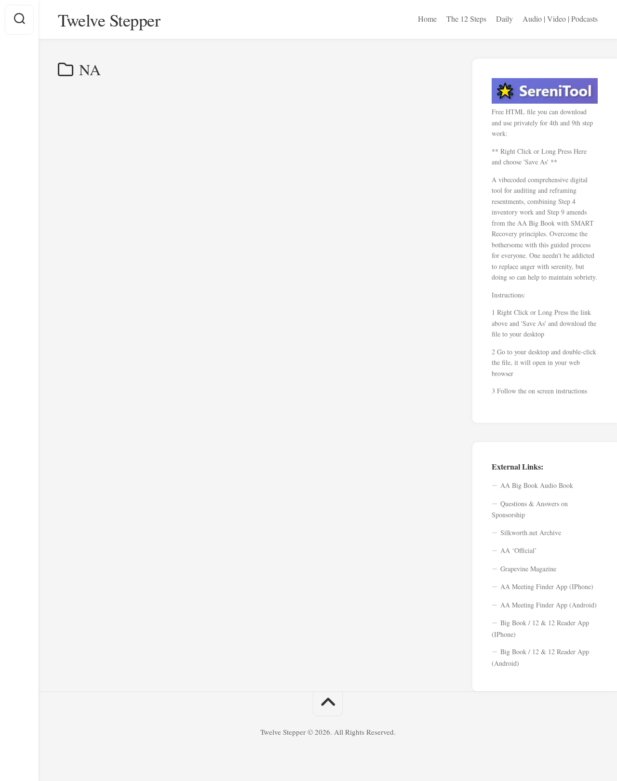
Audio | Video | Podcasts (560, 19)
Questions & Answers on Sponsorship (530, 509)
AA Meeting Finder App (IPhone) (546, 586)
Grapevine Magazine (528, 568)
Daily (504, 19)
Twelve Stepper (109, 19)
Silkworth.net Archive (530, 532)
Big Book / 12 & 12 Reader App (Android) (540, 657)
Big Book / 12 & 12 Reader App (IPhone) (540, 628)
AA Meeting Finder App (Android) (548, 604)
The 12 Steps (466, 19)
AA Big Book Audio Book (536, 485)
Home (427, 19)
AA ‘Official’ (518, 550)
